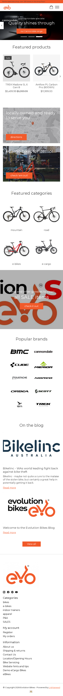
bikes (6, 602)
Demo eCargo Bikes (14, 670)
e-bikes (16, 264)
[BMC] (20, 352)
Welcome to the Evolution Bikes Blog (29, 527)
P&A (5, 618)
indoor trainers (11, 610)
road (46, 230)
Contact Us (9, 654)
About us (8, 646)
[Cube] (20, 365)
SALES (6, 621)
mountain (16, 230)
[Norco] (43, 378)
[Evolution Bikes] (7, 7)
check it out (31, 306)
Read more (9, 487)
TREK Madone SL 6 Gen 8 (16, 86)
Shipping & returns (14, 650)
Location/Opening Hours (17, 658)
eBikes (7, 674)
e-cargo (46, 264)
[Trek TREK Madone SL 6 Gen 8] (16, 68)
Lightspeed (54, 687)
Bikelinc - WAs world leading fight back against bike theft (30, 470)
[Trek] (43, 405)
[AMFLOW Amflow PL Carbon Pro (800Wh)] (46, 68)
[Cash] (31, 691)
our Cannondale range (31, 31)
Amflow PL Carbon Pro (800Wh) (46, 86)
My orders (9, 636)
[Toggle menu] (57, 7)
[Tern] (20, 405)
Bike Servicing (11, 662)
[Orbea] (20, 391)
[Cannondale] (43, 352)
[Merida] (43, 365)
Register (8, 632)
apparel (7, 614)
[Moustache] (20, 378)
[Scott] (43, 391)
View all (31, 544)
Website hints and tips (16, 666)
